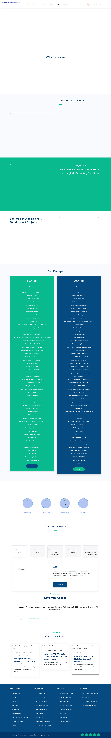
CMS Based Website (42, 705)
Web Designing (63, 717)
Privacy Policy (16, 713)
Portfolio (50, 4)
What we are (16, 693)
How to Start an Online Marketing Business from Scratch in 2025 (84, 659)
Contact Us (15, 709)
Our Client (15, 705)
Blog (57, 4)
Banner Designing (41, 697)
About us (35, 4)
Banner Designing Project (89, 701)
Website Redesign (41, 709)
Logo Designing (63, 713)
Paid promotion (55, 554)
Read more (60, 585)
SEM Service (39, 713)
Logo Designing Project (89, 705)
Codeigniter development (66, 693)
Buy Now (32, 466)
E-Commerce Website (42, 693)
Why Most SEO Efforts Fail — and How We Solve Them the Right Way (55, 657)
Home (28, 4)
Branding (72, 552)
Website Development (90, 554)
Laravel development (65, 697)
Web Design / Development (90, 693)
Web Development (64, 721)
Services (43, 4)
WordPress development (66, 709)
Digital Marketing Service (43, 721)
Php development (64, 701)
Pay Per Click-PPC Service (43, 726)
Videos (14, 726)
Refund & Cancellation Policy (20, 717)
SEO (19, 552)
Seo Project (85, 697)
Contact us (64, 4)
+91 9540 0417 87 (98, 4)
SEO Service (39, 717)
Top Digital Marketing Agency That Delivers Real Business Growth (24, 661)
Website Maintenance (42, 701)
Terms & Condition (17, 721)
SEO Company (24, 655)
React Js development (65, 705)
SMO (37, 552)
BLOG (61, 650)
